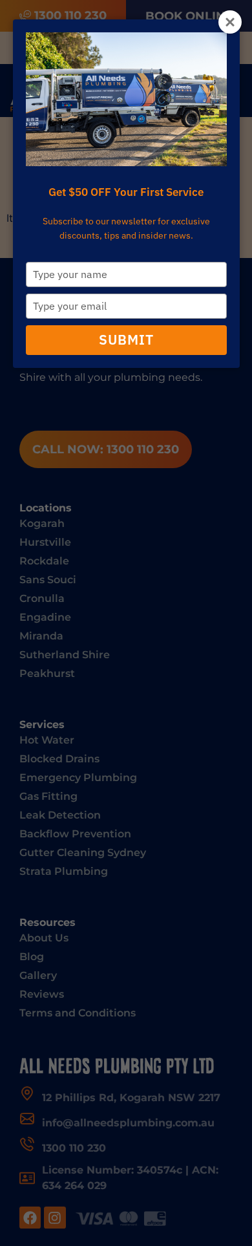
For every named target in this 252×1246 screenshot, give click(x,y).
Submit (126, 339)
